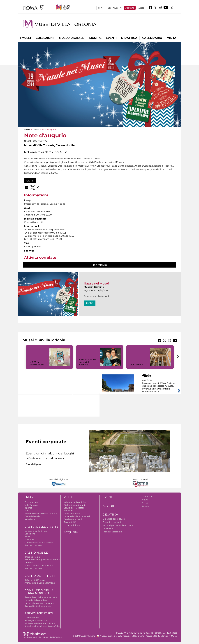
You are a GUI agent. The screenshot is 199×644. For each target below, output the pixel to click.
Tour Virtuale (136, 364)
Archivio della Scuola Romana (40, 583)
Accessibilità (70, 522)
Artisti (27, 536)
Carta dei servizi (33, 516)
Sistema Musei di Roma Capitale (41, 513)
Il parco (28, 507)
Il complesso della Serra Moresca (41, 597)
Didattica (129, 38)
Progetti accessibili (112, 531)
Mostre (95, 38)
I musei (25, 38)
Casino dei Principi (40, 575)
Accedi (141, 8)
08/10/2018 (158, 386)
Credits (141, 636)
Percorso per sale (33, 545)
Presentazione (32, 502)
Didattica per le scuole (114, 519)
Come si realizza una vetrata (39, 542)
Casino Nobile (36, 552)
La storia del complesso (36, 600)
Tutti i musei (112, 8)
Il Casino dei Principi (35, 580)
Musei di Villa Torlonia (65, 24)
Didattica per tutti (112, 522)
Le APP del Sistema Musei (36, 363)
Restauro (29, 539)
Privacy (103, 636)
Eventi (111, 38)
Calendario (152, 38)
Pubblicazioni (32, 617)
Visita (171, 38)
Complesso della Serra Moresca (39, 592)
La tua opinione (72, 525)
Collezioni (45, 38)
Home (27, 129)
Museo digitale (71, 38)
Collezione (30, 533)
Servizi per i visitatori (74, 507)
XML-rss (173, 636)
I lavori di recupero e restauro (39, 603)
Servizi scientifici (39, 613)
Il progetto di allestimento (38, 606)
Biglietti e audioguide (75, 505)
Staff (27, 510)
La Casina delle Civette (36, 531)
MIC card (68, 510)
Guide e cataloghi (73, 519)
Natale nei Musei (96, 283)
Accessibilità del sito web (157, 636)
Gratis (29, 180)
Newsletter (30, 519)
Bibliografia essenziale (36, 620)
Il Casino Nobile (32, 557)
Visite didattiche (72, 513)
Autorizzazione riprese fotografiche (42, 626)
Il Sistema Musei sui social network (87, 362)
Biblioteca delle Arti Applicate (40, 623)
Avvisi (145, 503)
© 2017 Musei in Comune (84, 636)
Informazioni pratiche (75, 502)
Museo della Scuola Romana (39, 565)
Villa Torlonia (31, 505)
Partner (146, 506)
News (145, 499)
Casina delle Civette (41, 526)
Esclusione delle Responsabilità (122, 636)
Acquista (129, 8)
